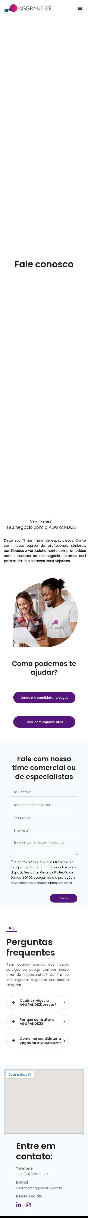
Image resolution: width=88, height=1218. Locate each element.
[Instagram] (28, 1205)
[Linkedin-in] (18, 1205)
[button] (80, 8)
